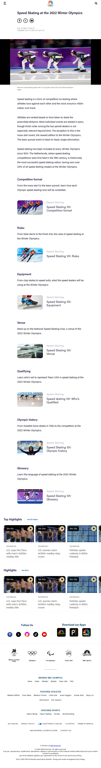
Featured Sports (50, 710)
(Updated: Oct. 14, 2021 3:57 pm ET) (31, 30)
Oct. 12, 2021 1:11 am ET (26, 28)
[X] (18, 634)
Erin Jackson (56, 700)
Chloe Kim (53, 695)
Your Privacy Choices (52, 724)
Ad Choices (13, 724)
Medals (54, 681)
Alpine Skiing (32, 714)
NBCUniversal (55, 746)
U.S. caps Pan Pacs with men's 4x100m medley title (16, 553)
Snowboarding (68, 714)
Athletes (45, 681)
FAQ (71, 681)
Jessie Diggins (65, 695)
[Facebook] (9, 634)
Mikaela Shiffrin (13, 695)
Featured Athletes (50, 692)
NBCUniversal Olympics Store (43, 730)
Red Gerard (44, 700)
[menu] (5, 3)
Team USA (63, 681)
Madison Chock (40, 695)
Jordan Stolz (79, 695)
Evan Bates (26, 695)
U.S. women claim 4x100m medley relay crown (49, 553)
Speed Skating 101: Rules (63, 256)
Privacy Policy (28, 724)
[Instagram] (27, 634)
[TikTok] (35, 634)
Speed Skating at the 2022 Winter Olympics (49, 13)
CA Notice (70, 724)
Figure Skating (45, 714)
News (30, 681)
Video (37, 681)
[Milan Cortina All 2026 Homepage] (50, 4)
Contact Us (66, 730)
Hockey (57, 714)
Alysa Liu (90, 695)
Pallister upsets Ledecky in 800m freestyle (78, 553)
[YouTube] (44, 634)
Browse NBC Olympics (50, 678)
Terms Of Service (85, 724)
